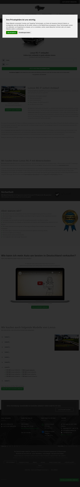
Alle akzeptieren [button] (11, 32)
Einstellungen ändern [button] (24, 32)
